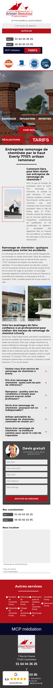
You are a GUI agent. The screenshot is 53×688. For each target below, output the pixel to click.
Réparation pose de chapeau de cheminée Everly (35, 603)
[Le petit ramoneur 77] (26, 644)
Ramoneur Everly (47, 604)
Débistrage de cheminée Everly (24, 600)
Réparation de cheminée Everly (12, 612)
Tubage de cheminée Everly (24, 612)
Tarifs (32, 50)
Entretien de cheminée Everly (12, 600)
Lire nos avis (15, 683)
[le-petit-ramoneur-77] (19, 8)
